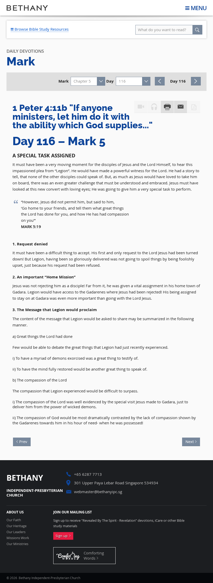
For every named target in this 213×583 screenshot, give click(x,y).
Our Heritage (16, 526)
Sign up (62, 535)
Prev (25, 441)
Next (188, 441)
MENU (199, 8)
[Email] (180, 107)
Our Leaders (15, 532)
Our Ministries (17, 544)
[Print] (167, 107)
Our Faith (13, 520)
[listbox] (88, 81)
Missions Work (17, 538)
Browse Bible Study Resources (41, 29)
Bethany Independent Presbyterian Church (27, 8)
